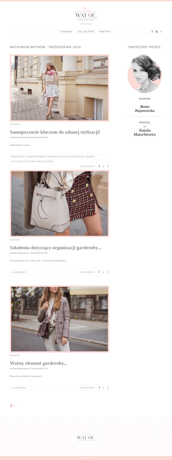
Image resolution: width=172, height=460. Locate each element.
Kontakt (105, 31)
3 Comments (19, 272)
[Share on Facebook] (99, 166)
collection (85, 31)
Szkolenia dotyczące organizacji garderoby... (55, 247)
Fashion (66, 31)
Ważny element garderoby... (38, 363)
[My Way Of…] (86, 18)
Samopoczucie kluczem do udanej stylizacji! (55, 132)
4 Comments (19, 388)
